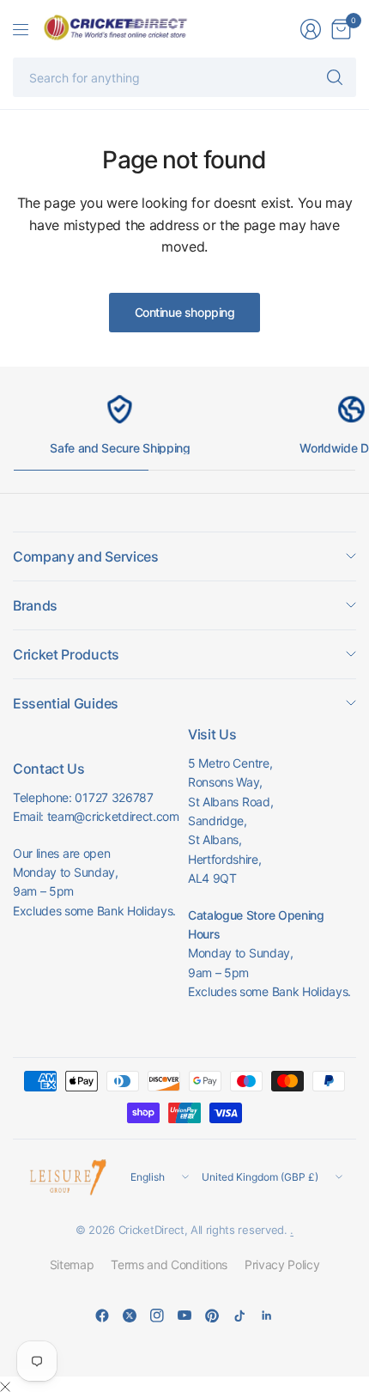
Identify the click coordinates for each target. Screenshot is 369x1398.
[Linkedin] (267, 1315)
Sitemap (72, 1264)
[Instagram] (157, 1315)
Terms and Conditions (169, 1264)
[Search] (334, 77)
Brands (35, 605)
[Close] (5, 1387)
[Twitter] (129, 1315)
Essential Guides (65, 703)
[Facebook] (102, 1315)
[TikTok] (239, 1315)
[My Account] (310, 29)
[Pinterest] (212, 1315)
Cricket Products (66, 654)
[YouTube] (184, 1315)
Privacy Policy (282, 1264)
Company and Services (86, 556)
